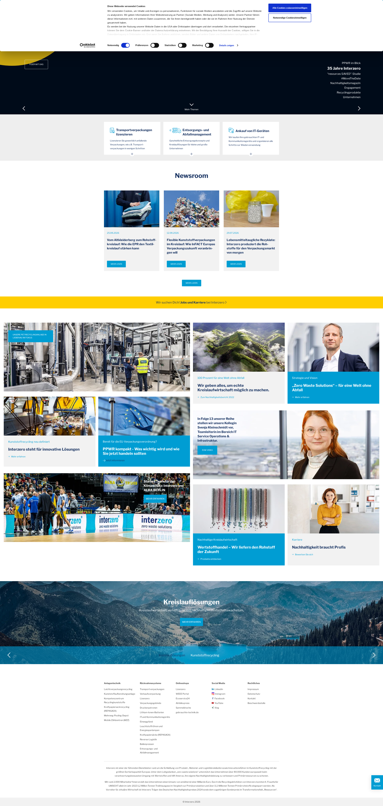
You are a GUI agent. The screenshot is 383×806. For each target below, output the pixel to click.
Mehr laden (191, 283)
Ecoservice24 (183, 698)
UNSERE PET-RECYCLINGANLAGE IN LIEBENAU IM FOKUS (30, 336)
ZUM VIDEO (207, 450)
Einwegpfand (146, 721)
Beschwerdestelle (256, 703)
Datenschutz (254, 694)
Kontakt (377, 785)
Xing (217, 707)
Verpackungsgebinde (150, 703)
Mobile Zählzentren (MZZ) (116, 720)
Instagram (220, 694)
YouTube (219, 703)
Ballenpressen (147, 744)
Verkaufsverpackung (150, 694)
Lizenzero (145, 698)
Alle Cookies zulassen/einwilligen (289, 8)
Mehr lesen (116, 264)
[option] (191, 57)
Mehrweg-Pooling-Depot (116, 715)
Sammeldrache (183, 707)
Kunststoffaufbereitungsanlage (119, 694)
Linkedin (219, 689)
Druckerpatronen (148, 707)
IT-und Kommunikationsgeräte (155, 717)
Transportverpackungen (152, 689)
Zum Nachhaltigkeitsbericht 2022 (217, 397)
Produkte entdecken (210, 559)
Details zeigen (226, 45)
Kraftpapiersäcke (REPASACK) (155, 734)
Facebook (220, 698)
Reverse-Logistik (148, 739)
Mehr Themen (191, 109)
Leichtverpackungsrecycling (118, 689)
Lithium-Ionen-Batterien (152, 712)
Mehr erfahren (18, 456)
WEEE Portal (182, 694)
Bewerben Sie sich (304, 554)
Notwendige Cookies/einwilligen (290, 17)
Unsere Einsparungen (41, 57)
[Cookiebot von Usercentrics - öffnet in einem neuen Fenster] (88, 45)
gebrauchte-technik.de (187, 712)
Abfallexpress (182, 703)
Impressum (253, 689)
